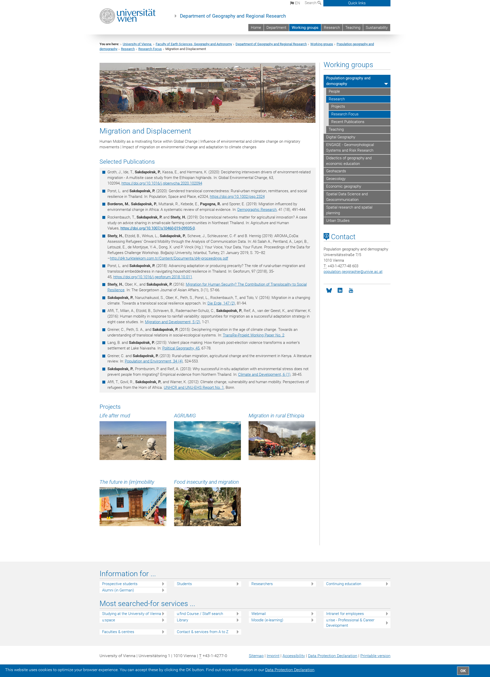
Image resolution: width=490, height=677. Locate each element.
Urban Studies (338, 220)
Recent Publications (347, 121)
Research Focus (150, 49)
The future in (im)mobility (127, 482)
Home (256, 27)
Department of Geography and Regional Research (233, 16)
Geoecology (336, 178)
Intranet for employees (345, 613)
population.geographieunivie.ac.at (353, 271)
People (334, 91)
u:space (108, 620)
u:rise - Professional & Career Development (350, 623)
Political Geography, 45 (181, 348)
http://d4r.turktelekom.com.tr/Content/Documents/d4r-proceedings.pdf (169, 258)
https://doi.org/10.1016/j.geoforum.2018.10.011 (152, 277)
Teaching (352, 27)
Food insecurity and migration (206, 482)
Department (276, 27)
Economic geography (343, 186)
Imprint (273, 655)
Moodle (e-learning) (267, 620)
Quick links (357, 3)
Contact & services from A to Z (202, 632)
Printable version (375, 655)
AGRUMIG (185, 416)
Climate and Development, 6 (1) (264, 374)
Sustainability (377, 27)
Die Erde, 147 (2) (221, 303)
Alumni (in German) (118, 590)
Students (184, 584)
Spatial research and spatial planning (349, 210)
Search (311, 3)
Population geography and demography (348, 81)
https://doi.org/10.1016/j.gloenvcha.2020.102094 (161, 183)
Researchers (262, 584)
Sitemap (256, 655)
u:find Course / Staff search (200, 613)
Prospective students (120, 584)
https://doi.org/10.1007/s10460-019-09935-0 (157, 228)
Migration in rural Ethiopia (276, 416)
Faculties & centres (118, 632)
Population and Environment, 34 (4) (154, 361)
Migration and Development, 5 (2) (172, 322)
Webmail (258, 613)
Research (332, 27)
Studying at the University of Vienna (131, 613)
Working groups (305, 27)
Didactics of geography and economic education (349, 161)
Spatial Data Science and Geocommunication (347, 197)
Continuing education (343, 584)
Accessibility (294, 655)
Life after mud (115, 416)
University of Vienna (137, 44)
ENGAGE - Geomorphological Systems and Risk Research (350, 147)
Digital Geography (340, 137)
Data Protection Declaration (332, 655)
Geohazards (336, 171)
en (297, 3)
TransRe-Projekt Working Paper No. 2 (253, 335)
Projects (338, 106)
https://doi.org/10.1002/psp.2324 (237, 196)
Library (182, 620)
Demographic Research (257, 209)
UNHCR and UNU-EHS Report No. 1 (194, 387)
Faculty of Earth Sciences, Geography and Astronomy (194, 44)
